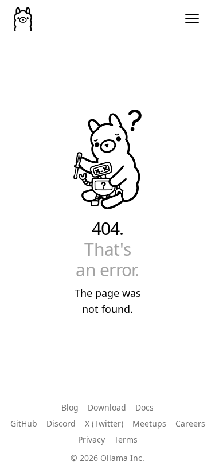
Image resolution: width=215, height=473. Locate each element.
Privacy (91, 439)
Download (107, 407)
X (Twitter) (104, 423)
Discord (61, 423)
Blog (70, 407)
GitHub (23, 423)
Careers (190, 423)
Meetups (149, 423)
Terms (126, 439)
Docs (144, 407)
